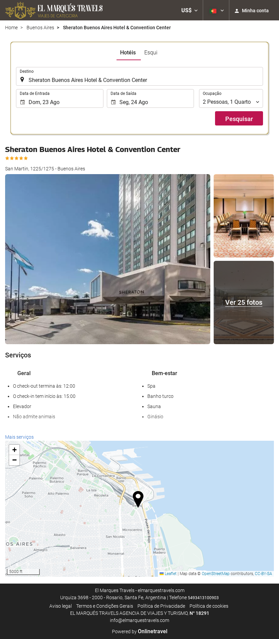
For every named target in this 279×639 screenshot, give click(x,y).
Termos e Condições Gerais (104, 606)
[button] (189, 10)
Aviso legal (60, 606)
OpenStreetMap (216, 573)
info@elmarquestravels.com (139, 620)
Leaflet (170, 573)
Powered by (139, 631)
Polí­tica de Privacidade (161, 606)
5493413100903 (203, 597)
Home (11, 27)
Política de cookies (209, 606)
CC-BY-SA (263, 573)
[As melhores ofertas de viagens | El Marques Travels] (53, 10)
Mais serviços (19, 437)
